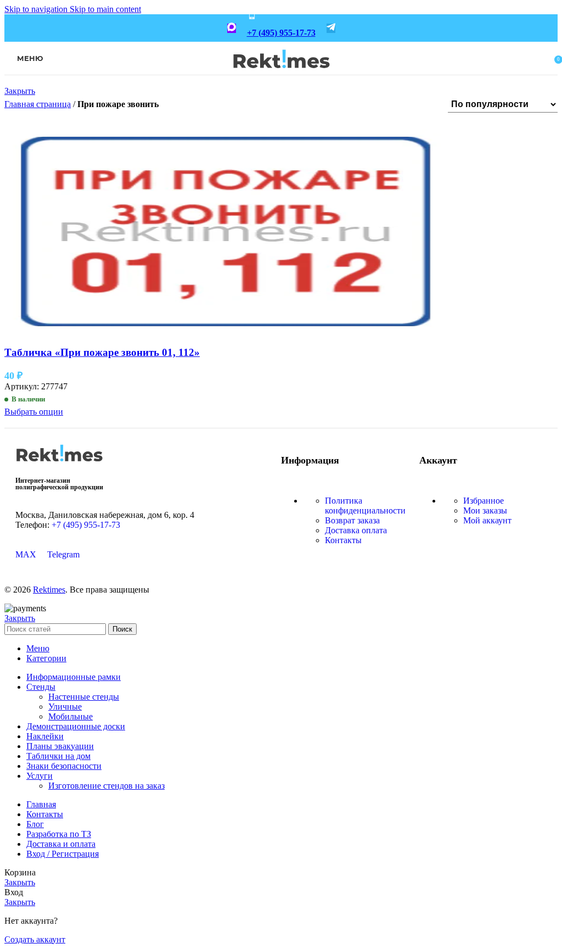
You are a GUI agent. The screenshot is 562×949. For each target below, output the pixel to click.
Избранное (483, 500)
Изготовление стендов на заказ (106, 785)
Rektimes (49, 589)
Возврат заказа (352, 520)
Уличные (65, 706)
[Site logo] (281, 75)
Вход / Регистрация (62, 853)
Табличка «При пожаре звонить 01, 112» (102, 352)
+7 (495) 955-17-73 (281, 32)
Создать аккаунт (34, 939)
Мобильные (70, 716)
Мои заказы (485, 510)
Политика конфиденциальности (365, 505)
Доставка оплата (356, 530)
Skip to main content (105, 9)
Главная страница (37, 104)
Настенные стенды (83, 696)
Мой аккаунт (487, 520)
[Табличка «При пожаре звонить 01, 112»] (225, 331)
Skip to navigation (37, 9)
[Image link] (59, 465)
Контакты (343, 540)
